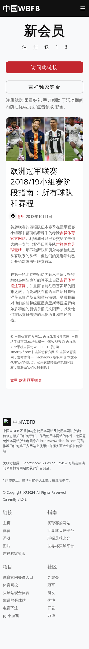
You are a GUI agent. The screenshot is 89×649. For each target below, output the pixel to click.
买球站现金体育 (16, 592)
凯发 (51, 592)
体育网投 (10, 585)
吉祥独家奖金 (44, 87)
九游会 (53, 577)
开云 (51, 608)
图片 (6, 545)
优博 (51, 600)
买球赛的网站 (58, 522)
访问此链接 (44, 67)
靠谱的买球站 (14, 600)
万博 (51, 615)
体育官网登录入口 (18, 577)
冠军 (51, 585)
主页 (6, 522)
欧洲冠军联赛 (30, 380)
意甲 (21, 216)
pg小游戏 (11, 615)
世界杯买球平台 (60, 530)
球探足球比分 (58, 538)
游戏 (6, 538)
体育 (6, 530)
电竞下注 (10, 608)
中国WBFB (21, 8)
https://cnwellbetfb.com (58, 440)
